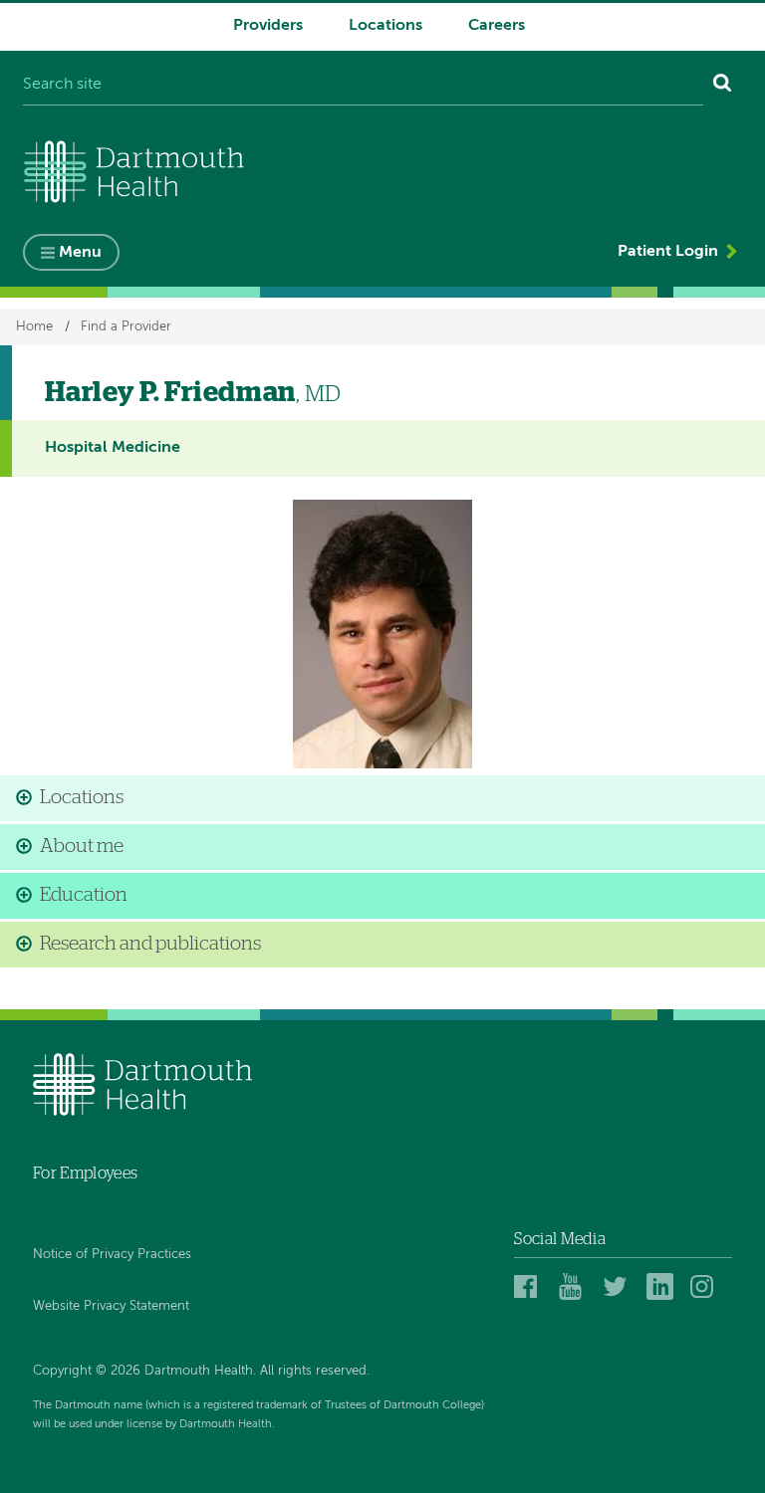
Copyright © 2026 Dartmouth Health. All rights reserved (200, 1371)
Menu (80, 253)
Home (34, 326)
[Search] (722, 86)
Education (84, 895)
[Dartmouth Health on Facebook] (530, 1286)
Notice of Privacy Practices (112, 1254)
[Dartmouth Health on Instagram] (706, 1286)
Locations (385, 26)
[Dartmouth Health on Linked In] (662, 1286)
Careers (496, 26)
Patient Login (668, 252)
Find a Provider (126, 326)
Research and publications (150, 944)
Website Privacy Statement (111, 1306)
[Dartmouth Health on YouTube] (575, 1286)
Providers (268, 26)
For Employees (85, 1173)
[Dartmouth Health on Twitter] (619, 1286)
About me (82, 846)
